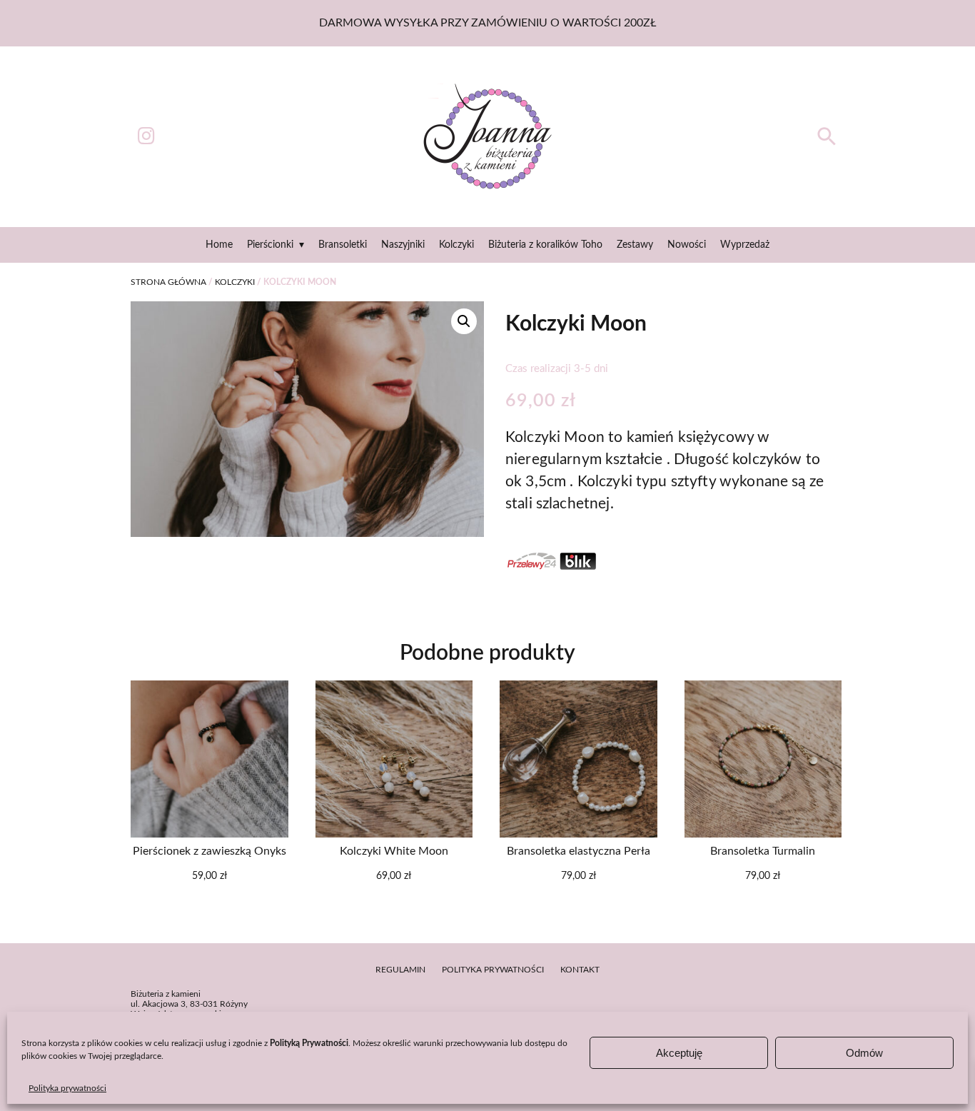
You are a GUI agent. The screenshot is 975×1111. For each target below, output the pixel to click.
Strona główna (168, 282)
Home (219, 245)
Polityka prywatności (67, 1088)
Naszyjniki (403, 245)
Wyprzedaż (744, 245)
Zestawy (635, 245)
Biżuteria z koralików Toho (545, 245)
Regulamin (400, 969)
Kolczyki (456, 245)
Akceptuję (679, 1053)
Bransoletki (342, 245)
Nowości (686, 245)
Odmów (864, 1053)
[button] (827, 144)
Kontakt (580, 969)
